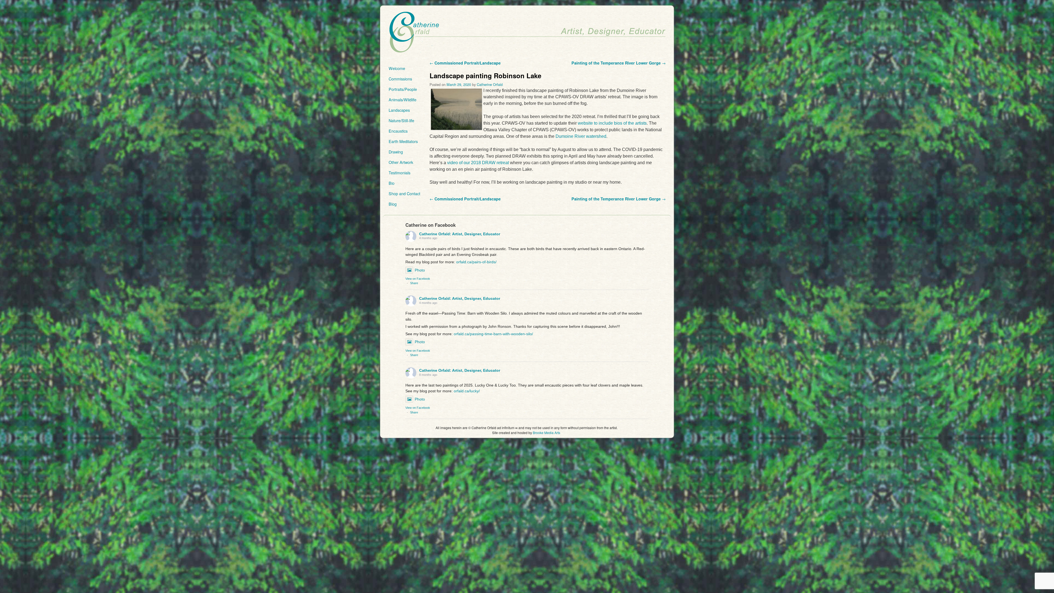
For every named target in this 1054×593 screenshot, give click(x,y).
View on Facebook (417, 278)
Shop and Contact (404, 193)
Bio (391, 183)
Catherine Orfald (490, 84)
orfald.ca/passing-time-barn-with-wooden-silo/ (493, 334)
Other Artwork (401, 162)
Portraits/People (403, 89)
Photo (420, 270)
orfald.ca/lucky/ (467, 391)
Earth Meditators (403, 141)
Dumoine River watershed (581, 136)
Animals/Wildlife (402, 99)
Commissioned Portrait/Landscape (465, 63)
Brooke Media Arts (546, 432)
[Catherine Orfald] (527, 32)
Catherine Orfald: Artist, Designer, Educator (459, 234)
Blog (393, 204)
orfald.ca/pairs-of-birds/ (476, 262)
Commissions (400, 79)
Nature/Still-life (401, 120)
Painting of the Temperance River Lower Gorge (618, 63)
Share (414, 283)
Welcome (397, 68)
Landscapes (399, 110)
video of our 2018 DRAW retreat (478, 162)
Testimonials (399, 172)
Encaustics (398, 131)
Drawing (396, 152)
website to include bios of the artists (612, 123)
